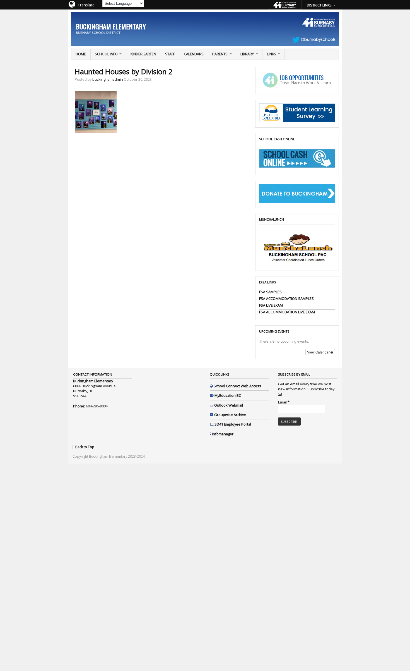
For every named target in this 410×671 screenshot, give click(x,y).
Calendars (194, 53)
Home (81, 53)
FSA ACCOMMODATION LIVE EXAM (287, 311)
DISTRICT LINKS (319, 5)
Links (271, 53)
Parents (220, 53)
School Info (106, 53)
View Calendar (319, 352)
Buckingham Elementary (111, 26)
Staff (170, 53)
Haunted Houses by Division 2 (124, 72)
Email (284, 402)
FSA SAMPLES (270, 291)
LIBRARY (247, 53)
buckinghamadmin (107, 79)
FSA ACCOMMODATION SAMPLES (286, 298)
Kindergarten (143, 53)
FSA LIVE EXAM (271, 305)
